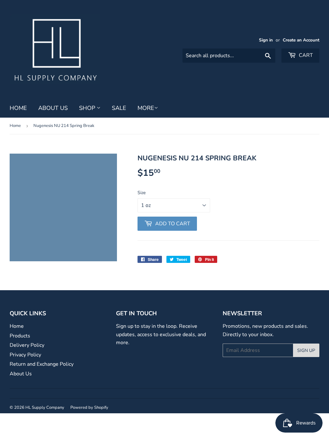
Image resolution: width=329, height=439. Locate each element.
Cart (305, 55)
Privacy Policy (25, 354)
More (146, 108)
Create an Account (301, 40)
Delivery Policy (27, 345)
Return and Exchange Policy (42, 364)
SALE (119, 108)
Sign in (266, 40)
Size (142, 193)
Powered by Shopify (89, 407)
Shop (88, 108)
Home (18, 108)
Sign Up (306, 350)
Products (20, 335)
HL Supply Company (44, 407)
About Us (53, 108)
